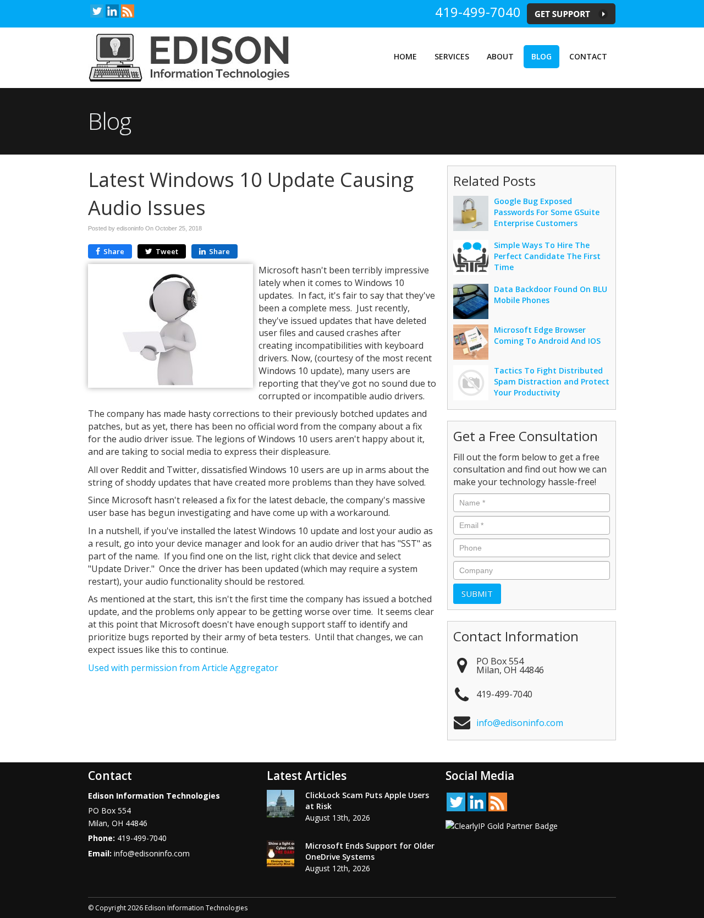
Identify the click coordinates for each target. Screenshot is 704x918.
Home (405, 56)
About (500, 56)
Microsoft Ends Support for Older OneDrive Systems (370, 851)
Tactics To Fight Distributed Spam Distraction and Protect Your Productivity (551, 381)
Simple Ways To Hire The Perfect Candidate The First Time (547, 256)
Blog (541, 56)
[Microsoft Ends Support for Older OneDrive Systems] (280, 854)
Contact (588, 56)
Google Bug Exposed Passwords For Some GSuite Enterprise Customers (547, 212)
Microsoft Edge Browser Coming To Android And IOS (547, 335)
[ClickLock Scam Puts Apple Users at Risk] (280, 803)
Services (452, 56)
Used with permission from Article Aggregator (183, 668)
